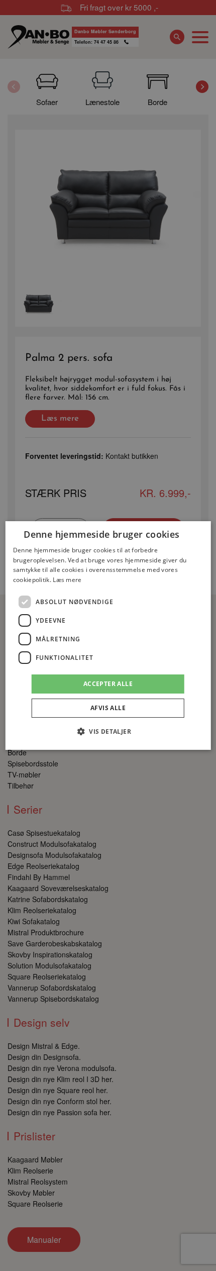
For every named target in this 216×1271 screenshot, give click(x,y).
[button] (108, 731)
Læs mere (67, 579)
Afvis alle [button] (108, 708)
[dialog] (108, 635)
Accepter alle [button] (108, 683)
